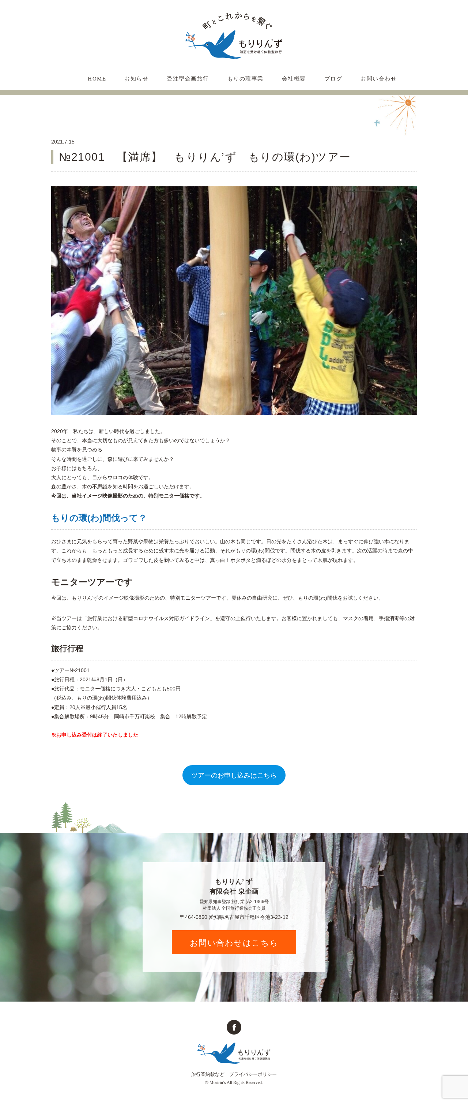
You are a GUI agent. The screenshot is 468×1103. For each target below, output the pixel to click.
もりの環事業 (245, 79)
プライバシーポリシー (253, 1074)
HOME (97, 79)
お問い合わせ (379, 79)
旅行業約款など (207, 1074)
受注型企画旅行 (188, 79)
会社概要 (294, 79)
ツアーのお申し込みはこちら (234, 775)
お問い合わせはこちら (234, 942)
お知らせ (136, 79)
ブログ (333, 79)
